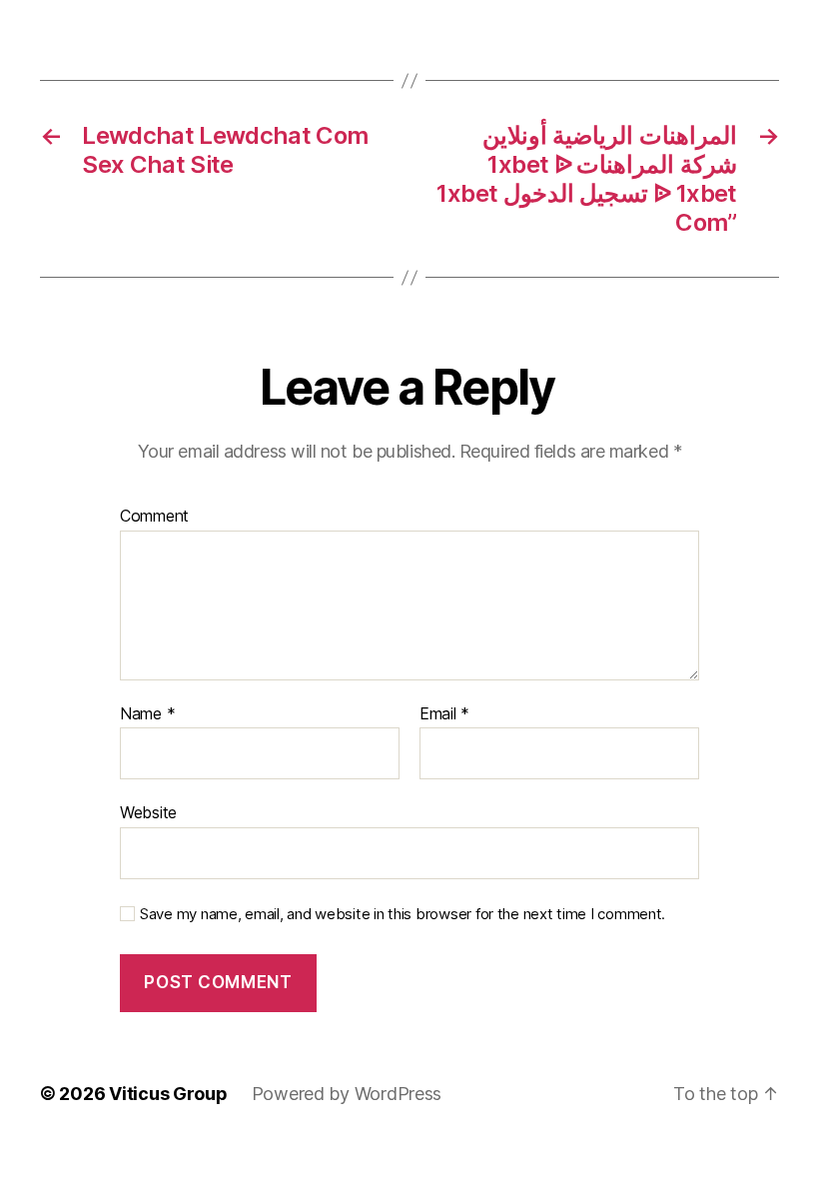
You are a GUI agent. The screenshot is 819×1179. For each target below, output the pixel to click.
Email (444, 714)
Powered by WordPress (347, 1093)
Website (148, 812)
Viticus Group (168, 1093)
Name (147, 714)
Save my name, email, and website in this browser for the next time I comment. (402, 914)
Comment (154, 517)
